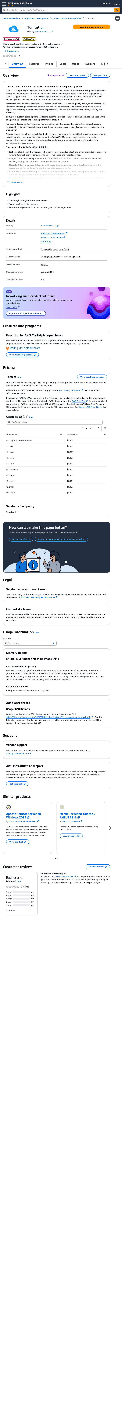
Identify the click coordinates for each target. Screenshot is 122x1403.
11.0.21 (44, 264)
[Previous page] (82, 428)
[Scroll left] (6, 63)
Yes (42, 279)
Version (7, 638)
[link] (90, 18)
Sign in (117, 4)
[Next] (110, 828)
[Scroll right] (107, 63)
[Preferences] (105, 428)
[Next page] (98, 428)
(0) (19, 56)
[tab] (17, 64)
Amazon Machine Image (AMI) (55, 249)
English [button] (104, 3)
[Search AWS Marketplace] (117, 10)
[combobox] (58, 10)
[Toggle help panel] (117, 18)
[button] (42, 28)
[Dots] (55, 858)
